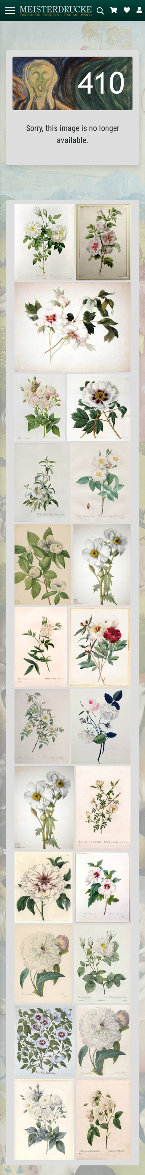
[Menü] (10, 10)
